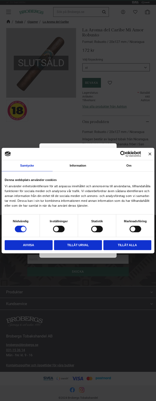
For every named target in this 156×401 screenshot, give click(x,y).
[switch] (59, 229)
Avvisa (28, 245)
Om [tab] (128, 165)
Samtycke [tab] (27, 165)
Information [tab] (78, 165)
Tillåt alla (127, 245)
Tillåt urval (78, 245)
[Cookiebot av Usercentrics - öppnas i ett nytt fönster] (123, 154)
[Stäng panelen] (149, 153)
